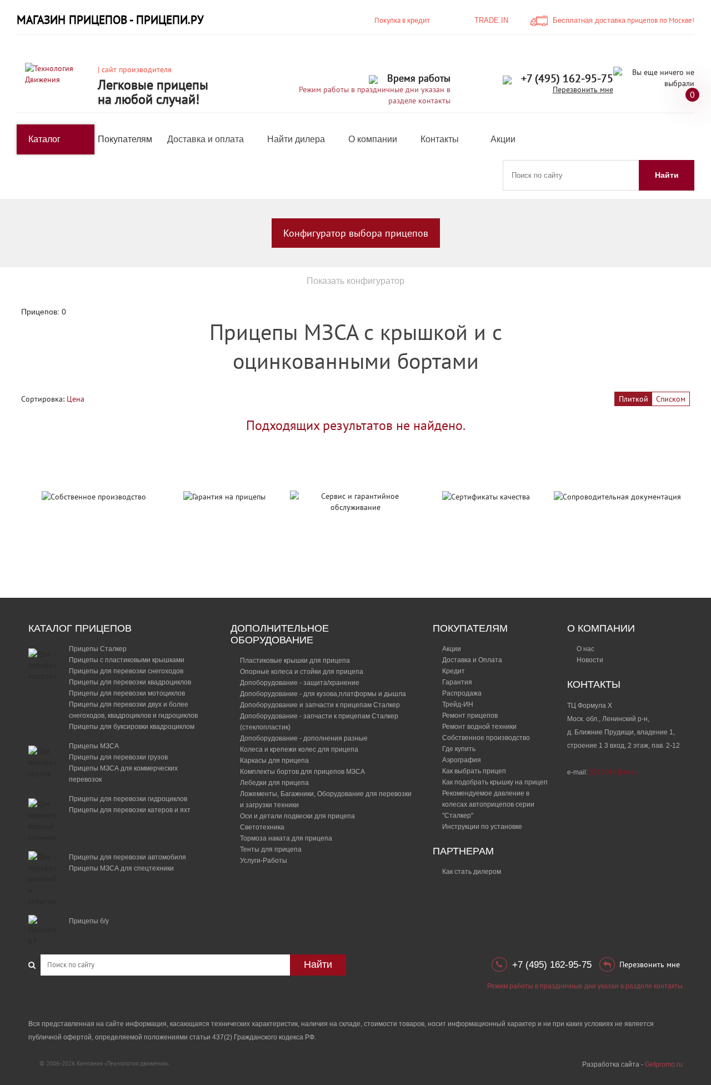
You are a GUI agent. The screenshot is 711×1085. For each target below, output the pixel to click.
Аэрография (461, 760)
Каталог (44, 139)
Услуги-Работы (263, 860)
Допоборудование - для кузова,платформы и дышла (323, 694)
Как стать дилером (471, 872)
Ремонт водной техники (479, 727)
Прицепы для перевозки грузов (118, 757)
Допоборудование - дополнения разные (304, 738)
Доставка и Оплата (472, 660)
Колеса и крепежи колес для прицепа (299, 749)
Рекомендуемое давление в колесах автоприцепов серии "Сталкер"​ (488, 804)
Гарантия (457, 682)
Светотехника (262, 827)
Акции (502, 139)
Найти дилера (296, 139)
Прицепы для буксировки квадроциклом (131, 727)
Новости (590, 660)
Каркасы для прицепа (274, 760)
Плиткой (633, 399)
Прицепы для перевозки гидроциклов (128, 799)
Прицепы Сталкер (98, 649)
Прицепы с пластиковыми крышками (126, 660)
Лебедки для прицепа (274, 783)
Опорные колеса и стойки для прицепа (301, 672)
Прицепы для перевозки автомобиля (127, 857)
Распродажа (462, 693)
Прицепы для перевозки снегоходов (126, 671)
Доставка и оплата (205, 139)
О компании (372, 139)
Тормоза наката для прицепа (286, 838)
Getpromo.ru (664, 1064)
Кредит (453, 671)
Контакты (439, 139)
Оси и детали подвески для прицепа (297, 816)
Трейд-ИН (457, 704)
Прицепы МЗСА (94, 746)
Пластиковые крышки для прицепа (295, 660)
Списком (670, 399)
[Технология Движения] (57, 73)
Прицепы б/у (89, 921)
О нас (585, 649)
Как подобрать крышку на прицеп (495, 782)
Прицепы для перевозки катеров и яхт (130, 810)
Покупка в (402, 20)
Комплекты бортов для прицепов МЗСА (302, 772)
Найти (667, 175)
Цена (75, 399)
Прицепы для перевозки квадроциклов (130, 682)
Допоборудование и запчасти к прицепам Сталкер (320, 705)
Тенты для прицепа (271, 849)
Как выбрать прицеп (474, 771)
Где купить (458, 749)
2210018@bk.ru (613, 772)
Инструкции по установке (482, 827)
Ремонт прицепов (470, 715)
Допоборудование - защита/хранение (299, 683)
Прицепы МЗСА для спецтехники (121, 868)
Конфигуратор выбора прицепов (355, 233)
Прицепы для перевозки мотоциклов (127, 693)
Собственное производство (486, 738)
